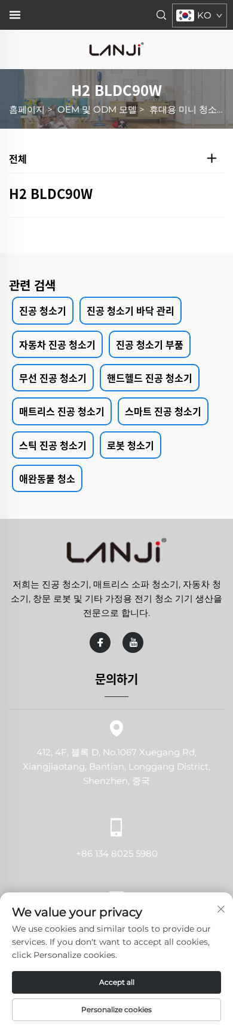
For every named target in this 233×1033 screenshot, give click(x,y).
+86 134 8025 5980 (117, 853)
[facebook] (100, 642)
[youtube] (132, 642)
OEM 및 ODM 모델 (97, 109)
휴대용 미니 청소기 (187, 109)
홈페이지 (27, 109)
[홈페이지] (116, 48)
